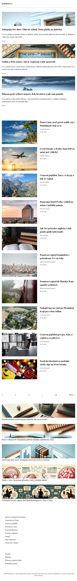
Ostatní (4, 41)
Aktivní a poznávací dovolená (47, 262)
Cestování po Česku (45, 315)
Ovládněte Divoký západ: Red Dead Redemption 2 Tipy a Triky (27, 500)
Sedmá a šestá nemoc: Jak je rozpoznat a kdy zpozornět (28, 62)
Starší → (72, 395)
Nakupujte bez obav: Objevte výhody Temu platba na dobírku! (32, 29)
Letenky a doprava (44, 155)
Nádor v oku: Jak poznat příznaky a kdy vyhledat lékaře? (24, 480)
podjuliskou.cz (7, 4)
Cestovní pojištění (44, 182)
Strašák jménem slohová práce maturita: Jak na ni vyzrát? (24, 419)
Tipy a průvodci (44, 235)
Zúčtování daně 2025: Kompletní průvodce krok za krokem (25, 460)
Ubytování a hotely (45, 208)
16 (56, 395)
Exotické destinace (45, 129)
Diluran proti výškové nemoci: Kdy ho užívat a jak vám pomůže (32, 94)
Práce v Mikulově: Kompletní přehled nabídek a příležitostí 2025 (28, 440)
